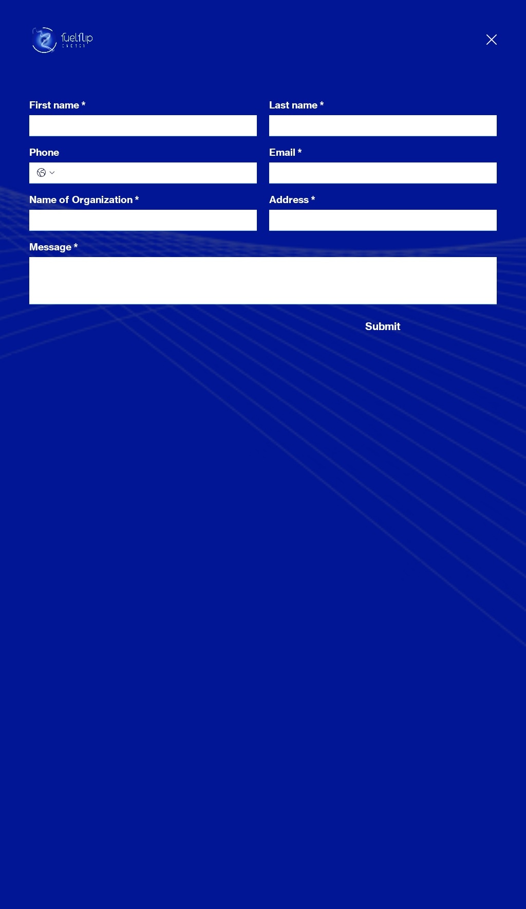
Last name (296, 105)
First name (57, 105)
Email (285, 152)
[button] (491, 40)
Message (53, 247)
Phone (44, 152)
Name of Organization (84, 200)
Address (292, 200)
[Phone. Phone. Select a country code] (45, 173)
